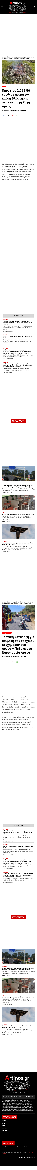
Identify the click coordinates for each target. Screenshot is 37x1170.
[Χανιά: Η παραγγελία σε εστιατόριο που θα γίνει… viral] (18, 502)
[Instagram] (14, 1147)
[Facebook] (4, 116)
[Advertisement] (18, 34)
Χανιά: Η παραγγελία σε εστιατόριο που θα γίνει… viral (18, 514)
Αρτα (3, 86)
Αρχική (4, 57)
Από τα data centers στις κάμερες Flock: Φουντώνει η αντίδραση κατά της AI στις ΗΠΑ (17, 350)
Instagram (18, 1147)
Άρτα (9, 57)
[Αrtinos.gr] (18, 7)
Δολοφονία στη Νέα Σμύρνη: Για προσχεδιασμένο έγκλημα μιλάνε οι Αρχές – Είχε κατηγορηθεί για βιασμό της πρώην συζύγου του (18, 365)
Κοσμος (5, 319)
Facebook (8, 1147)
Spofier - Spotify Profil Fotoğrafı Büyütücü (15, 1167)
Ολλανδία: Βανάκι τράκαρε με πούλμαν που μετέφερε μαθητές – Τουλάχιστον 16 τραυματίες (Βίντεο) (17, 322)
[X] (8, 116)
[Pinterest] (12, 116)
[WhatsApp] (17, 116)
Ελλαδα (5, 334)
